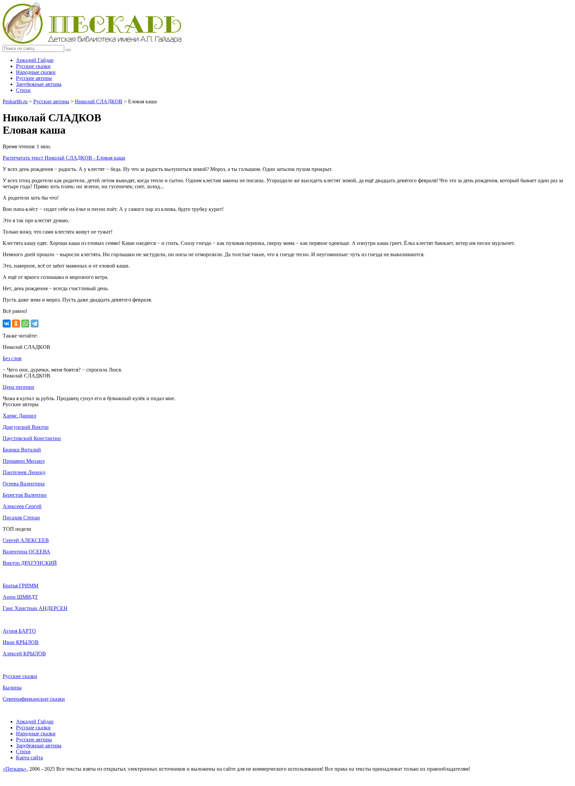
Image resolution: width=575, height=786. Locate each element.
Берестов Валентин (25, 495)
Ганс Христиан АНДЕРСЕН (35, 608)
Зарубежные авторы (39, 84)
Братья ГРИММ (20, 585)
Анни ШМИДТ (20, 597)
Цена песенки (18, 387)
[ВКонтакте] (7, 324)
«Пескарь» (15, 769)
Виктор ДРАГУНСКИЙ (30, 563)
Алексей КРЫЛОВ (24, 653)
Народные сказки (36, 72)
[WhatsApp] (25, 324)
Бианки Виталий (22, 449)
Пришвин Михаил (24, 461)
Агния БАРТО (19, 631)
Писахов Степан (21, 517)
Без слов (12, 358)
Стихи (23, 90)
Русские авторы (34, 78)
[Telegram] (35, 324)
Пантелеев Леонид (24, 472)
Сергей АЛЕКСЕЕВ (26, 540)
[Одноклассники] (16, 324)
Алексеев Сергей (22, 506)
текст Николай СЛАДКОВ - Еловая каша (64, 158)
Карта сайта (29, 757)
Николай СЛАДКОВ (98, 101)
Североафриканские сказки (34, 699)
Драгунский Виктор (26, 427)
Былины (12, 687)
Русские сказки (33, 66)
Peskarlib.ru (15, 101)
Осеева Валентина (24, 483)
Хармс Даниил (19, 415)
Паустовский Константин (32, 438)
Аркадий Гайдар (35, 60)
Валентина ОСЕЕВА (26, 551)
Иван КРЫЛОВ (21, 642)
